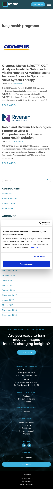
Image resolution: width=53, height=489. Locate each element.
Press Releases (18, 83)
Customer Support (26, 431)
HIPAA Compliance (26, 484)
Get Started (38, 4)
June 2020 (7, 280)
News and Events (26, 422)
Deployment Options (26, 399)
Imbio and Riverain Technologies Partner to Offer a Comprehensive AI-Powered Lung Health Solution (26, 132)
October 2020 (8, 275)
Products (26, 396)
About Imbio (26, 425)
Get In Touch (26, 352)
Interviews (7, 193)
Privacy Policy (35, 247)
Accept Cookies (26, 264)
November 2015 (9, 310)
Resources (26, 402)
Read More (8, 105)
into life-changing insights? (26, 344)
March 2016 (7, 305)
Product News (8, 203)
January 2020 (8, 290)
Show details (39, 257)
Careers (26, 434)
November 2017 (9, 295)
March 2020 (7, 285)
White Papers (8, 208)
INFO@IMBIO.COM (29, 375)
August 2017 (8, 300)
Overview (26, 411)
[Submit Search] (48, 180)
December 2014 (9, 315)
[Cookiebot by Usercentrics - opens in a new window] (39, 223)
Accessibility (26, 482)
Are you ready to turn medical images (26, 337)
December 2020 (9, 270)
